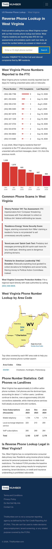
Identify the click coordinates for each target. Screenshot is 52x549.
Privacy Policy (10, 499)
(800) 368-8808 (8, 285)
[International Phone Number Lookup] (11, 4)
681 (7, 369)
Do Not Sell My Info (12, 503)
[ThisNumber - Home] (11, 489)
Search (44, 50)
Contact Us (8, 507)
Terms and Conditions (13, 495)
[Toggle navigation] (46, 4)
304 (4, 369)
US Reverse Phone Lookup (14, 12)
